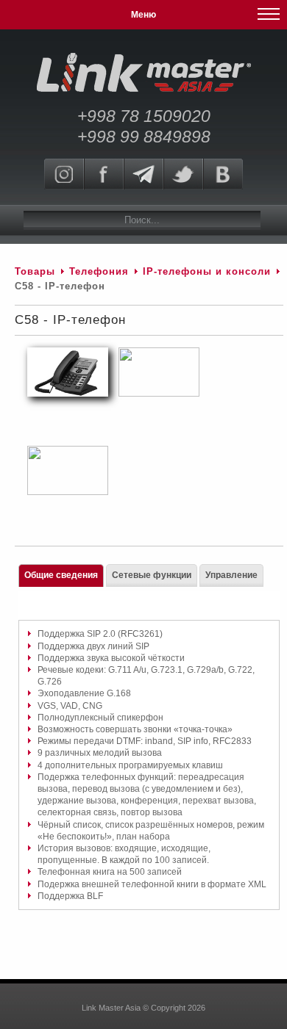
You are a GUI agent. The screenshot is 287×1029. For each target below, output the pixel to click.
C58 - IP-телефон (70, 320)
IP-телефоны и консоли (207, 271)
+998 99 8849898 (143, 136)
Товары (35, 271)
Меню (143, 15)
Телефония (99, 271)
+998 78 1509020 (143, 116)
